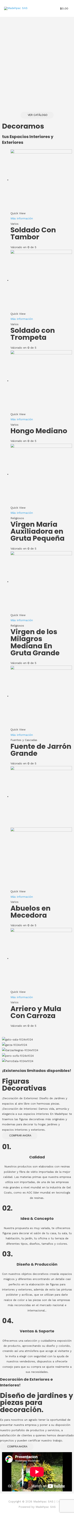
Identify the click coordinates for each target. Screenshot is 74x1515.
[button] (37, 115)
